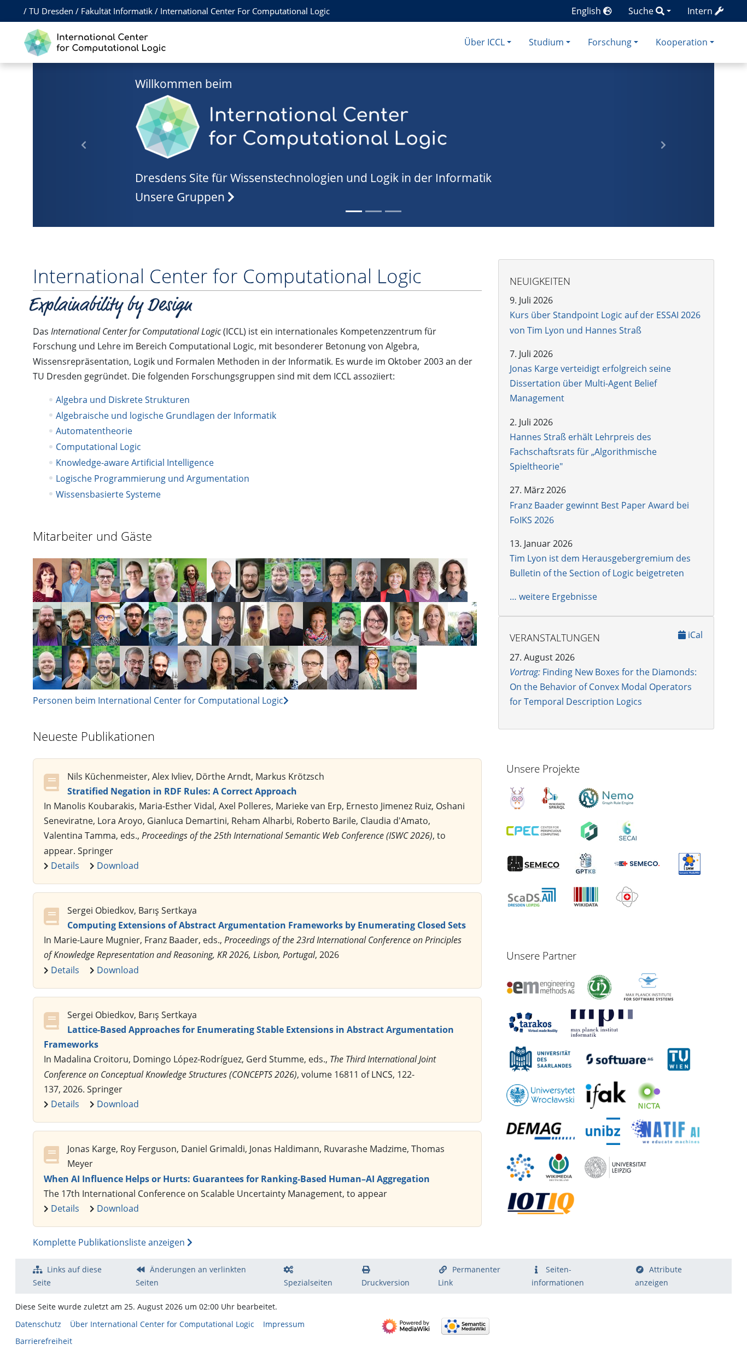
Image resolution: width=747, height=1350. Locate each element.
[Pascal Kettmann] (134, 623)
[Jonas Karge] (76, 623)
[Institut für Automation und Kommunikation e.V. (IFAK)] (606, 1094)
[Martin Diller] (453, 579)
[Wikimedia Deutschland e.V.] (559, 1166)
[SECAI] (628, 830)
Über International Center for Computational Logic (162, 1324)
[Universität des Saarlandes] (540, 1058)
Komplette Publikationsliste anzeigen (110, 1242)
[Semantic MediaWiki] (690, 863)
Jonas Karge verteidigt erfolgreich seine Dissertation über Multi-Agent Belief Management (590, 383)
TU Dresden (51, 10)
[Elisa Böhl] (337, 579)
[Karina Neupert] (375, 623)
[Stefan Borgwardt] (312, 667)
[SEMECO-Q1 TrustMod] (637, 863)
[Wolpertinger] (517, 797)
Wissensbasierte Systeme (108, 494)
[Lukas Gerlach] (249, 667)
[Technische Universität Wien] (678, 1058)
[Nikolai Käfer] (402, 667)
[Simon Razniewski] (343, 667)
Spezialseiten (308, 1282)
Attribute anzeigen (658, 1276)
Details (65, 866)
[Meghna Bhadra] (221, 667)
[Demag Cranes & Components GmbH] (540, 1130)
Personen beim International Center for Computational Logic (158, 700)
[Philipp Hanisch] (105, 623)
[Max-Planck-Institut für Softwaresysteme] (648, 986)
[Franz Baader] (366, 579)
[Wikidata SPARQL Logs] (553, 797)
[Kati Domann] (76, 667)
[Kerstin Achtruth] (281, 667)
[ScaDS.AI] (531, 896)
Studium (546, 42)
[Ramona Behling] (433, 623)
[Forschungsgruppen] (291, 125)
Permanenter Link (469, 1276)
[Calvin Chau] (346, 623)
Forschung (610, 42)
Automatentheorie (94, 431)
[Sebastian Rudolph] (221, 579)
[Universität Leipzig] (615, 1166)
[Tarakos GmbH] (533, 1022)
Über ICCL (484, 42)
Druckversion (385, 1282)
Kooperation (682, 42)
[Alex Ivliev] (192, 667)
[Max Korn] (279, 579)
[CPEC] (533, 830)
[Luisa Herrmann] (163, 579)
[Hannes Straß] (226, 623)
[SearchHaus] (520, 1166)
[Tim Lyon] (76, 579)
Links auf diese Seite (67, 1276)
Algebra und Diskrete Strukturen (123, 400)
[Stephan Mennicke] (286, 623)
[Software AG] (620, 1058)
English (587, 11)
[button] (663, 145)
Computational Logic (98, 447)
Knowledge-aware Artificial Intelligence (135, 463)
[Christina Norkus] (373, 667)
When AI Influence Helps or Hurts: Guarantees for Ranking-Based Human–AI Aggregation (237, 1179)
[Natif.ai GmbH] (665, 1130)
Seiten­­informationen (558, 1276)
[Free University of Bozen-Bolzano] (603, 1130)
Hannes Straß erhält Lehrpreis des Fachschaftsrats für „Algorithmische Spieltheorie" (583, 451)
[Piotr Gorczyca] (404, 623)
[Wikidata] (586, 896)
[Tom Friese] (47, 623)
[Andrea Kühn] (47, 579)
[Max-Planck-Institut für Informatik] (602, 1022)
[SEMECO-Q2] (533, 863)
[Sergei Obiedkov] (255, 623)
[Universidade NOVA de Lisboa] (599, 986)
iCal (694, 635)
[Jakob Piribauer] (308, 579)
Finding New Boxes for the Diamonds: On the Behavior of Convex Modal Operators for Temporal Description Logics (603, 687)
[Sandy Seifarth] (317, 623)
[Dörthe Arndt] (134, 579)
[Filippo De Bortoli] (192, 579)
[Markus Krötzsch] (134, 667)
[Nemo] (606, 797)
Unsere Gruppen (181, 196)
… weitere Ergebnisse (553, 597)
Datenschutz (38, 1324)
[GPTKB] (586, 863)
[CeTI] (589, 830)
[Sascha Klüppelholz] (163, 623)
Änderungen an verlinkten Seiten (191, 1276)
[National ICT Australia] (649, 1094)
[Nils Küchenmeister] (195, 623)
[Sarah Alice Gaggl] (424, 579)
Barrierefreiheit (43, 1341)
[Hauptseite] (97, 41)
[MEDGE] (627, 896)
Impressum (284, 1324)
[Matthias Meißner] (163, 667)
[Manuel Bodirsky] (462, 623)
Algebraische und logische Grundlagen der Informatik (166, 416)
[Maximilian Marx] (250, 579)
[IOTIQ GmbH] (540, 1202)
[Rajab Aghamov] (105, 667)
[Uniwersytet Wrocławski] (540, 1094)
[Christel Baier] (395, 579)
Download (118, 866)
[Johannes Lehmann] (105, 579)
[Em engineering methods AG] (540, 986)
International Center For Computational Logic (245, 10)
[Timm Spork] (47, 667)
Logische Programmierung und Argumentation (152, 478)
